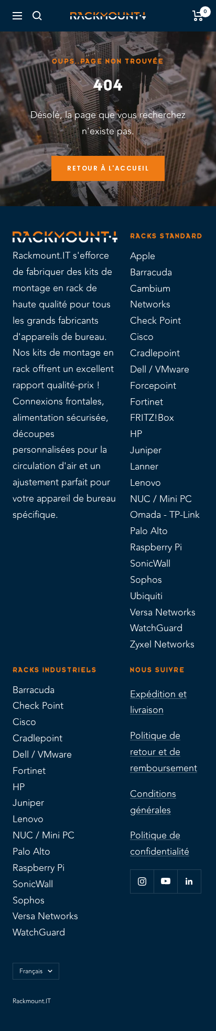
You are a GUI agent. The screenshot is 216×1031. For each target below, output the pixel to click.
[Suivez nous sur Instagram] (142, 881)
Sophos (146, 579)
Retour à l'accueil (108, 168)
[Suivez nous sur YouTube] (165, 881)
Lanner (144, 466)
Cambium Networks (150, 296)
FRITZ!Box (152, 417)
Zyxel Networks (162, 644)
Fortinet (146, 402)
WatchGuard (156, 628)
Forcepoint (153, 385)
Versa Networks (163, 612)
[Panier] (197, 15)
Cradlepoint (155, 353)
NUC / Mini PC (161, 499)
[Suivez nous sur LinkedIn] (189, 881)
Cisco (142, 337)
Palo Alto (149, 531)
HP (136, 434)
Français (30, 971)
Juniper (145, 450)
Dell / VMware (159, 369)
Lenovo (145, 482)
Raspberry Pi (156, 547)
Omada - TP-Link (165, 514)
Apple (142, 256)
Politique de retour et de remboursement (163, 751)
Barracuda (151, 272)
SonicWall (150, 563)
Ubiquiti (146, 596)
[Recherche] (37, 15)
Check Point (155, 320)
